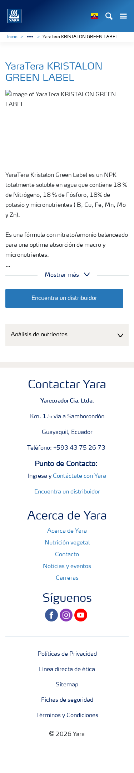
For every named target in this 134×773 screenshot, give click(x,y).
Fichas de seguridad (67, 700)
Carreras (67, 578)
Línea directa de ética (67, 669)
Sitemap (67, 685)
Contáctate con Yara (79, 476)
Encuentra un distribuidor (64, 298)
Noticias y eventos (67, 566)
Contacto (67, 555)
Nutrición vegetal (67, 543)
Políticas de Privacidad (67, 654)
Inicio (12, 37)
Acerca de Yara (67, 531)
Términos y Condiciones (67, 715)
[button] (67, 335)
